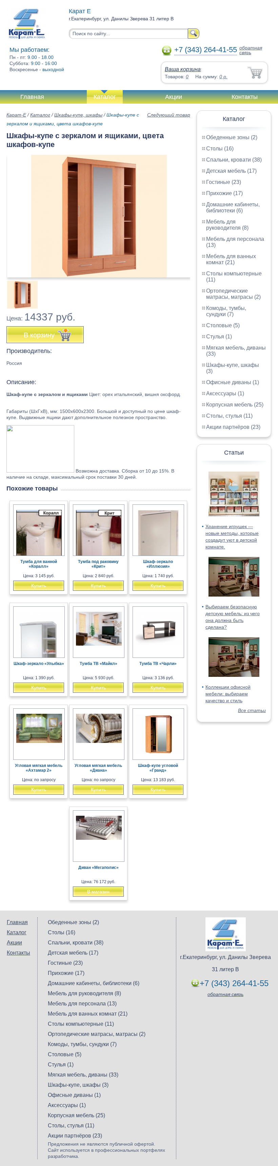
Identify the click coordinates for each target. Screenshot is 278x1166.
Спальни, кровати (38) (234, 160)
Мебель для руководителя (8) (227, 225)
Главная (32, 96)
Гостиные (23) (223, 182)
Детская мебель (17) (231, 171)
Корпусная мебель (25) (234, 405)
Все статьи (252, 710)
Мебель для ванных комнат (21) (231, 259)
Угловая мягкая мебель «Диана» (98, 768)
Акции (173, 96)
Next (182, 291)
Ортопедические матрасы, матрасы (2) (233, 294)
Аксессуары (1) (225, 393)
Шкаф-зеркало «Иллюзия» (158, 564)
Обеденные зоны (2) (231, 137)
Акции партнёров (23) (233, 427)
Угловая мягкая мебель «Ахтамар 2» (38, 768)
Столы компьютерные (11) (81, 1024)
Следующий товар (168, 115)
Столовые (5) (223, 325)
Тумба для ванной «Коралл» (38, 564)
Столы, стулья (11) (229, 416)
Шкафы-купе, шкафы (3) (78, 1085)
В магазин (98, 891)
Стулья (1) (219, 336)
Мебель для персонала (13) (82, 1003)
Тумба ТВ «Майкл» (98, 663)
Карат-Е (16, 115)
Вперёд (179, 212)
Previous (19, 291)
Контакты (245, 96)
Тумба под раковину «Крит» (98, 564)
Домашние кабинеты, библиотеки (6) (233, 207)
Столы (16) (220, 148)
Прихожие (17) (224, 193)
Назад (17, 212)
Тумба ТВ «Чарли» (158, 663)
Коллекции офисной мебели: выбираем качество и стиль (228, 693)
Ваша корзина (183, 69)
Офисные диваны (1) (232, 382)
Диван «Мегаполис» (98, 867)
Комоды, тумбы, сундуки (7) (226, 311)
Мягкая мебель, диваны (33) (83, 1075)
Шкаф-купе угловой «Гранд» (158, 768)
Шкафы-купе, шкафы (78, 115)
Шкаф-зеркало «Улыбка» (39, 663)
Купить (38, 585)
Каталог (105, 96)
